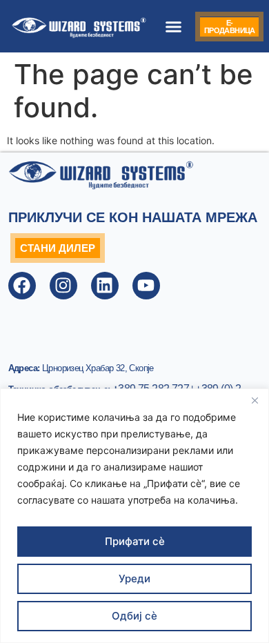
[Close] (254, 400)
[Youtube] (146, 285)
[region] (134, 515)
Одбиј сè (134, 615)
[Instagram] (63, 285)
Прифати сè (135, 541)
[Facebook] (22, 285)
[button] (174, 26)
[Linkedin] (105, 285)
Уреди (134, 578)
